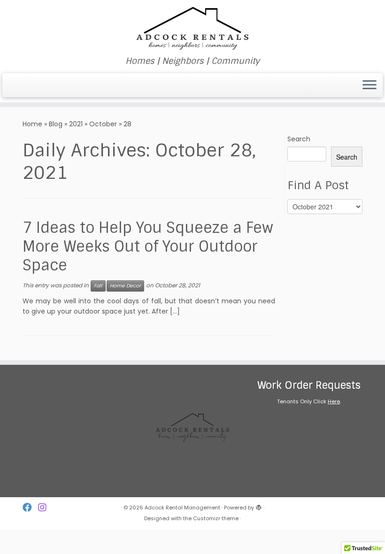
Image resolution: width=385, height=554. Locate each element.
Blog (55, 124)
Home (32, 124)
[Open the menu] (369, 85)
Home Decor (125, 285)
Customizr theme (216, 518)
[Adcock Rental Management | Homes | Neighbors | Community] (192, 28)
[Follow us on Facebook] (30, 508)
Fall (98, 285)
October (103, 124)
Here (334, 401)
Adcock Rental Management (182, 507)
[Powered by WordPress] (258, 505)
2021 (76, 124)
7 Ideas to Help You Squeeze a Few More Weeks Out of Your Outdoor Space (148, 246)
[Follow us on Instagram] (45, 508)
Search (298, 139)
